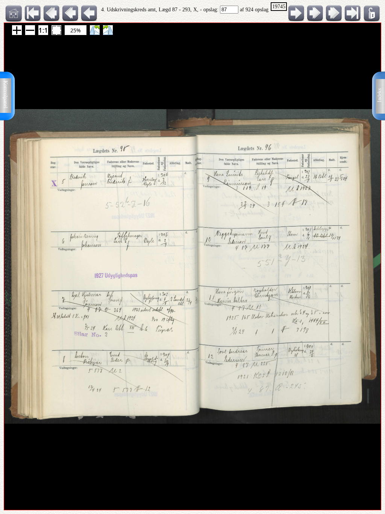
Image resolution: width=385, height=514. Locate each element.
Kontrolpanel (5, 94)
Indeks (379, 95)
